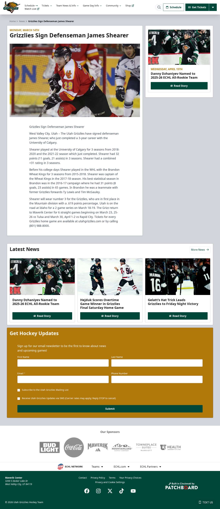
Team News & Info (66, 5)
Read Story (181, 86)
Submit (110, 409)
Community (112, 5)
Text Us (207, 502)
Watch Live (30, 8)
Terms (112, 477)
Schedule (30, 5)
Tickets (45, 5)
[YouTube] (133, 490)
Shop (128, 5)
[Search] (159, 7)
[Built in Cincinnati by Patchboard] (182, 485)
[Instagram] (98, 490)
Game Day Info (91, 5)
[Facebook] (86, 490)
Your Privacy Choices (130, 477)
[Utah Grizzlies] (11, 7)
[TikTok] (121, 490)
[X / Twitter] (110, 490)
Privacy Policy (98, 477)
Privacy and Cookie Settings (110, 482)
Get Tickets (199, 7)
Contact (83, 477)
